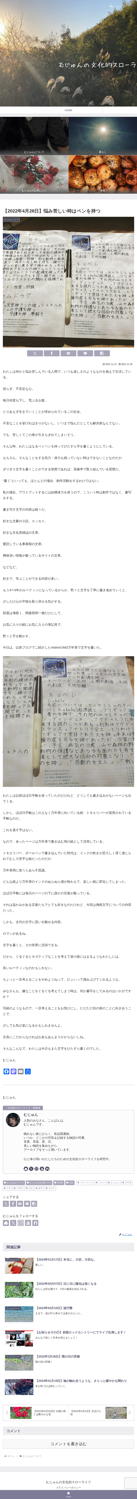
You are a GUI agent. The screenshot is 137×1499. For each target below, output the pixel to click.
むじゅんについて (15, 1182)
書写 (41, 1188)
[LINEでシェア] (85, 353)
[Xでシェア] (35, 353)
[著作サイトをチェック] (26, 1169)
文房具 (60, 1182)
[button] (102, 353)
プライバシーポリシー (68, 1487)
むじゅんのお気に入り (40, 1182)
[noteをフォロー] (47, 1169)
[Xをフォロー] (31, 1169)
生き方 (52, 1188)
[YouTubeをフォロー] (42, 1169)
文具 (9, 1188)
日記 (71, 1182)
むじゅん (31, 1115)
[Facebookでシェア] (52, 353)
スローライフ (86, 1182)
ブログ (102, 1182)
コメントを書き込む (68, 1444)
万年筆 (128, 1182)
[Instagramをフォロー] (36, 1169)
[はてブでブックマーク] (68, 353)
